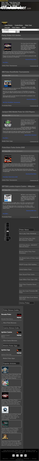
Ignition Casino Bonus (5, 336)
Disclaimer (27, 458)
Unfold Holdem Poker (25, 269)
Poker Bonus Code (14, 2)
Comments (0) (34, 66)
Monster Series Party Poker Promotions (27, 252)
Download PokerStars (31, 173)
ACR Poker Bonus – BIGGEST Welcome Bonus (28, 245)
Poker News (15, 5)
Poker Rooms (8, 25)
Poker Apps (5, 2)
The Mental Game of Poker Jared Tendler (28, 258)
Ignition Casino (6, 332)
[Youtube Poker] (25, 455)
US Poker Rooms (15, 3)
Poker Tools (28, 25)
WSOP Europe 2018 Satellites (28, 264)
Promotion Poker (6, 5)
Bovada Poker (6, 314)
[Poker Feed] (13, 455)
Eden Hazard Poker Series (27, 274)
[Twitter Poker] (21, 455)
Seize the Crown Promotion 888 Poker (28, 291)
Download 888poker (31, 99)
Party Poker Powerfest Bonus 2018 (27, 285)
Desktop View (4, 0)
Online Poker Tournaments (17, 38)
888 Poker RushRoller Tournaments (11, 102)
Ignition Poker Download (30, 135)
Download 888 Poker (31, 210)
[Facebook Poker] (17, 455)
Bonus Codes (5, 3)
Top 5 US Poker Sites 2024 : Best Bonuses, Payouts (27, 239)
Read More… (6, 62)
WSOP (24, 27)
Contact (12, 458)
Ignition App (5, 350)
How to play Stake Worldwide (27, 233)
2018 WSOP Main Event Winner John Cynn (28, 298)
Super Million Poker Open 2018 (28, 279)
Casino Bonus (19, 25)
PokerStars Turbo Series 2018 (10, 176)
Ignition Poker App (6, 354)
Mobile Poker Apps (14, 115)
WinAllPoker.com (30, 451)
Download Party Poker (31, 59)
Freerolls (4, 6)
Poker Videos (16, 27)
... (8, 358)
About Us (5, 458)
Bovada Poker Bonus (7, 319)
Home (4, 23)
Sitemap (34, 458)
